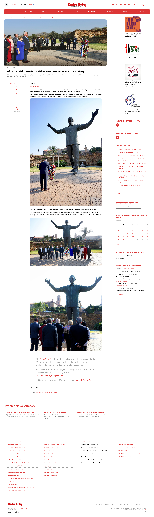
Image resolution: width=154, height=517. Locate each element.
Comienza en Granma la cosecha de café (129, 185)
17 (118, 236)
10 (118, 233)
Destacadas (28, 11)
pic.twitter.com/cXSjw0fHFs (49, 375)
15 (142, 233)
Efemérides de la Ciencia (14, 454)
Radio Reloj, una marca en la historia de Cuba (129, 454)
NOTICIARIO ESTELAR (130, 269)
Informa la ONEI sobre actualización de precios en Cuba (131, 181)
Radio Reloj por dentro (123, 451)
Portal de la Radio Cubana (51, 448)
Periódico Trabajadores (50, 475)
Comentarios (109, 11)
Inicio (12, 11)
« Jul (117, 245)
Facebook (116, 4)
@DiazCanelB (44, 359)
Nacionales (77, 11)
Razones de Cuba (49, 451)
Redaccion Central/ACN (17, 83)
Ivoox (134, 4)
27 (133, 239)
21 (137, 236)
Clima (30, 5)
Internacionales (93, 11)
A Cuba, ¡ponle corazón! (14, 460)
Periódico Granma (49, 469)
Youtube (125, 4)
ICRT (145, 509)
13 (132, 233)
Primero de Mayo (12, 481)
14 (137, 233)
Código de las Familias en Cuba (16, 448)
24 (118, 239)
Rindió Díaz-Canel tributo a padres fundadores (20, 412)
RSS (137, 4)
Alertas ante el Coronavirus (15, 469)
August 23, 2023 (83, 379)
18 (123, 236)
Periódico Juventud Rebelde (52, 472)
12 (127, 233)
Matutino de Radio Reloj (14, 445)
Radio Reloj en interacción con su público (128, 457)
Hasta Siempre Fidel (13, 475)
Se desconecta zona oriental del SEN (128, 152)
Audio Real (121, 294)
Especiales (126, 11)
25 (123, 239)
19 (127, 236)
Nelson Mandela (48, 392)
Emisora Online (13, 5)
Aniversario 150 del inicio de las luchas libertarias (21, 487)
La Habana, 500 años (13, 484)
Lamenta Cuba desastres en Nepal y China (129, 149)
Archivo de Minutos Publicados (124, 256)
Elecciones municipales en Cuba (17, 451)
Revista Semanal (142, 11)
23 (147, 236)
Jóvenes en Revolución (14, 457)
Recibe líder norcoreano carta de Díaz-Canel (90, 412)
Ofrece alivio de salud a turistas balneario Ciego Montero (131, 167)
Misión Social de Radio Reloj (125, 445)
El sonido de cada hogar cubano (126, 448)
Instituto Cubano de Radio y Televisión (54, 445)
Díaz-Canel (41, 392)
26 (128, 239)
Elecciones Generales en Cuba (16, 490)
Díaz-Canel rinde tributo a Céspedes (55, 412)
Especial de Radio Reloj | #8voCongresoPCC (20, 478)
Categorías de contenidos (123, 206)
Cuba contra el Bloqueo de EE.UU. (17, 472)
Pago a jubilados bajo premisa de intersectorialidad (131, 156)
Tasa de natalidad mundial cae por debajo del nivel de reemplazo (132, 172)
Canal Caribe (47, 460)
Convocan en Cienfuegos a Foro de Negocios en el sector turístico (132, 159)
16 (147, 233)
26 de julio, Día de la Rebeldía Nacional (18, 463)
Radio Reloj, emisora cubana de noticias (22, 508)
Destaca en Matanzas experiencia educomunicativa (132, 163)
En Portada (44, 11)
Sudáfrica (55, 392)
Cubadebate (47, 466)
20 (133, 236)
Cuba (36, 392)
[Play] (117, 125)
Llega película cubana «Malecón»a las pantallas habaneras (131, 177)
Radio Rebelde (48, 457)
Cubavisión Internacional (51, 463)
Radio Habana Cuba (49, 454)
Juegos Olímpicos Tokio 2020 (16, 466)
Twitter (113, 4)
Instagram (121, 4)
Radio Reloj (77, 5)
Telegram (129, 4)
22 (142, 236)
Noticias (60, 11)
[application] (117, 125)
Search (143, 5)
